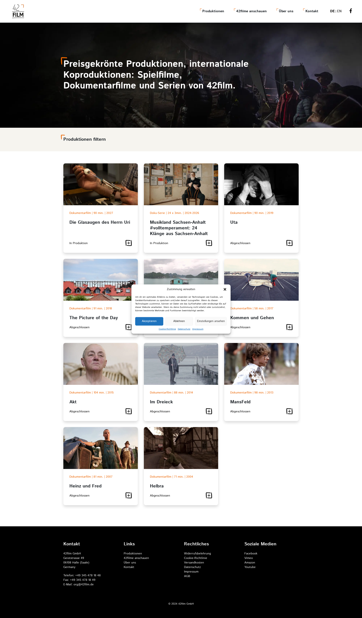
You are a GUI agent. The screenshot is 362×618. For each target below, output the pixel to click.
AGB (187, 576)
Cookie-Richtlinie (167, 329)
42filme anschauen (251, 11)
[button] (225, 289)
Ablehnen (179, 321)
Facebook (250, 553)
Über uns (286, 11)
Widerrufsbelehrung (197, 553)
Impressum (197, 329)
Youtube (250, 567)
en (339, 11)
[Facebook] (350, 11)
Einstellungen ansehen (211, 321)
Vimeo (248, 558)
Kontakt (311, 11)
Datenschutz (184, 329)
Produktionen (213, 11)
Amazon (249, 562)
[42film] (18, 11)
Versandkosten (194, 562)
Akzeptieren (149, 321)
